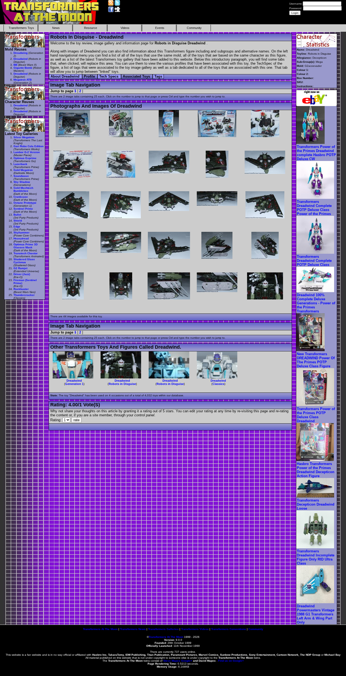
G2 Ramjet (20, 268)
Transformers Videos (195, 629)
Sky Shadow (22, 181)
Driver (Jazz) (22, 274)
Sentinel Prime (23, 208)
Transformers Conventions (228, 629)
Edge (17, 226)
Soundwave (21, 175)
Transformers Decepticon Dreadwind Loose (315, 504)
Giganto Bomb (23, 67)
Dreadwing (21, 52)
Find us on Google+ (231, 660)
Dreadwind (74, 380)
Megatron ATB (23, 79)
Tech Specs (109, 76)
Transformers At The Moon (100, 629)
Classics (218, 383)
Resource (90, 27)
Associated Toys (137, 76)
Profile (90, 76)
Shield (18, 220)
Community (194, 27)
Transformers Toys (21, 27)
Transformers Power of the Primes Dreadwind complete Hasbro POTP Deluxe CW (316, 153)
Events (159, 27)
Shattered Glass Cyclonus (24, 261)
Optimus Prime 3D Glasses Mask (26, 246)
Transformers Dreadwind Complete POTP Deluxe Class (314, 261)
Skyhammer (21, 232)
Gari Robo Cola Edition (29, 146)
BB (15, 64)
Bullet (17, 214)
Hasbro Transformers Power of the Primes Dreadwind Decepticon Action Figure (315, 470)
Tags (158, 76)
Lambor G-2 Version (27, 152)
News (56, 27)
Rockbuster (21, 289)
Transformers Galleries (163, 629)
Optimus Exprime (25, 158)
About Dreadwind (66, 76)
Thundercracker (24, 295)
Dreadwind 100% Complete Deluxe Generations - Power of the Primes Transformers (316, 303)
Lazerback (20, 164)
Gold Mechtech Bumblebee (23, 189)
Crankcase (21, 196)
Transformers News (133, 629)
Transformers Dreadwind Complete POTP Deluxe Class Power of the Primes (314, 208)
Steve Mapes (171, 660)
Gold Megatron (23, 170)
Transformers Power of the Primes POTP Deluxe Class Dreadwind (316, 415)
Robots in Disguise (122, 383)
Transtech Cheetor (26, 253)
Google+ (186, 660)
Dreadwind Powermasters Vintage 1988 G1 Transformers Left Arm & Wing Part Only (315, 614)
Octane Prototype (25, 202)
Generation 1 (74, 383)
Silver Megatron (24, 137)
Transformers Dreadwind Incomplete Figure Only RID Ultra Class (315, 557)
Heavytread (21, 238)
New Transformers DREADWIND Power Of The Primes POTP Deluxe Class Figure (316, 360)
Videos (125, 27)
